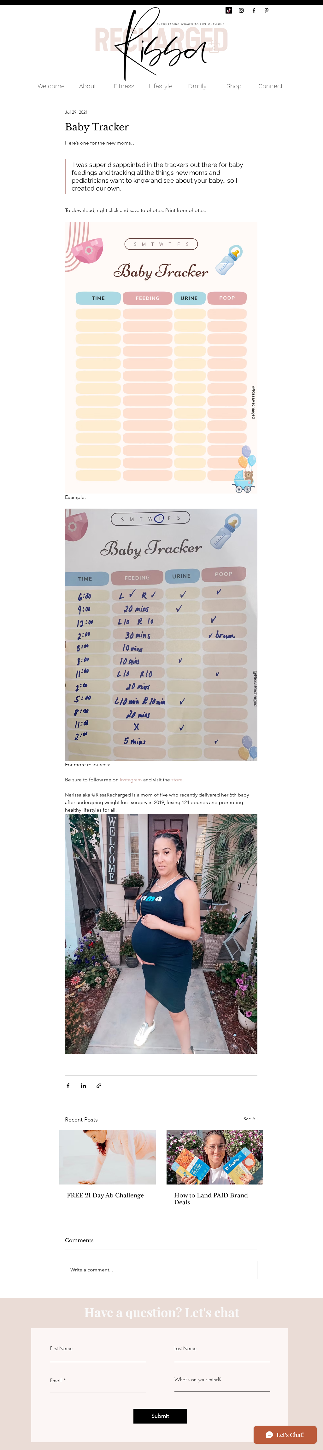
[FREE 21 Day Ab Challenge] (107, 1157)
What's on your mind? (197, 1379)
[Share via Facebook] (68, 1086)
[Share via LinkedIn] (83, 1086)
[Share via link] (99, 1086)
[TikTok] (229, 10)
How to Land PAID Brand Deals (211, 1199)
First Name (61, 1348)
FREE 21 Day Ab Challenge (105, 1195)
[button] (214, 46)
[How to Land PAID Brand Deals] (215, 1157)
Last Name (185, 1348)
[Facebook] (254, 10)
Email (56, 1380)
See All (250, 1119)
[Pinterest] (266, 10)
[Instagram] (241, 10)
